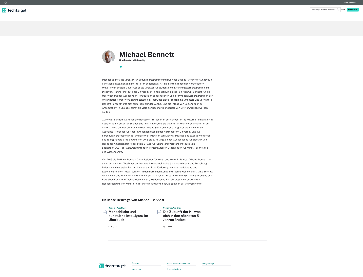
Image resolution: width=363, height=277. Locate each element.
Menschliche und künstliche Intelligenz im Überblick (128, 216)
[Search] (337, 10)
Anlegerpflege (208, 264)
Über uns (135, 264)
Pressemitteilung (174, 269)
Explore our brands (349, 2)
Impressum (136, 269)
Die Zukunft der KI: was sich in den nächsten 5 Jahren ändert (182, 216)
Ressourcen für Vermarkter (178, 264)
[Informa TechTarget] (6, 2)
